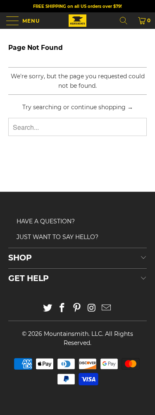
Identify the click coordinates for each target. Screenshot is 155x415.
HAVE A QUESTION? (46, 221)
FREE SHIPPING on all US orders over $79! (77, 6)
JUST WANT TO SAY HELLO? (57, 237)
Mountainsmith (66, 334)
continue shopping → (102, 107)
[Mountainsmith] (78, 20)
